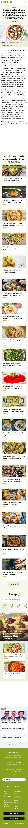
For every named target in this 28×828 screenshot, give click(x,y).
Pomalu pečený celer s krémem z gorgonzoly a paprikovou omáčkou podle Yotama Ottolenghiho (13, 294)
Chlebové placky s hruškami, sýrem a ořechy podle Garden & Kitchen (14, 457)
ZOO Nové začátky (10, 762)
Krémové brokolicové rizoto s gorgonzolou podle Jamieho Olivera (13, 410)
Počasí (12, 760)
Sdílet (13, 22)
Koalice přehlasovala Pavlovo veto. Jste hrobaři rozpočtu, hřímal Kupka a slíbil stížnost (14, 736)
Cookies (5, 800)
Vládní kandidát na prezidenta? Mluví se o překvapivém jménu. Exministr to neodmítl (12, 721)
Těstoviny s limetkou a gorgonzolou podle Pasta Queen (13, 341)
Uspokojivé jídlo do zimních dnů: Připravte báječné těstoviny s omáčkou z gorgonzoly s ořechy (13, 180)
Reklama (5, 791)
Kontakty (16, 793)
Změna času (21, 757)
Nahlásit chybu (7, 806)
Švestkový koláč (14, 774)
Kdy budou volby (18, 760)
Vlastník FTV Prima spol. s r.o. (8, 803)
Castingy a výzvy (17, 791)
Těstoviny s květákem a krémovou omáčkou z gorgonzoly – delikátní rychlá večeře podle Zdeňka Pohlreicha (13, 225)
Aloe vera (19, 767)
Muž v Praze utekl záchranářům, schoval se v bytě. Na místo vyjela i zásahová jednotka (13, 729)
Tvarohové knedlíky (9, 771)
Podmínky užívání (7, 796)
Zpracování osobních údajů (17, 797)
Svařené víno (21, 764)
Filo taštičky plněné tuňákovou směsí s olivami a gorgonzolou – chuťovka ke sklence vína (12, 201)
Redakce (16, 802)
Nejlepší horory (7, 757)
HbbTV (5, 793)
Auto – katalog (18, 762)
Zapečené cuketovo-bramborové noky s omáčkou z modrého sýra (13, 434)
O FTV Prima (6, 786)
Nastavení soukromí (16, 807)
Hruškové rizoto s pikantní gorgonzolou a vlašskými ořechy (12, 317)
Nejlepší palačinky (18, 771)
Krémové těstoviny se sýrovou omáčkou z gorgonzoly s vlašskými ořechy (12, 574)
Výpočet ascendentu (19, 769)
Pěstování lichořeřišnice (9, 769)
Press (15, 789)
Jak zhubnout (9, 755)
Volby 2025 (15, 764)
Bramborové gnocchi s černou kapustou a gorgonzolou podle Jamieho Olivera (12, 364)
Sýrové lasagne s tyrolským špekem (14, 549)
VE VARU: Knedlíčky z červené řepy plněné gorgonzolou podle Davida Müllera (12, 387)
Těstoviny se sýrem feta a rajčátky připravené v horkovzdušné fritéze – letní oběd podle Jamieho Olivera (13, 656)
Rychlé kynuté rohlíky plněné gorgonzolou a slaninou (12, 503)
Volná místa (6, 789)
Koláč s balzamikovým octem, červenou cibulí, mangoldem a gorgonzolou (12, 481)
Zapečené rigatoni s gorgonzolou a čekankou (13, 527)
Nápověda (16, 800)
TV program (14, 757)
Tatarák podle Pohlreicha (11, 767)
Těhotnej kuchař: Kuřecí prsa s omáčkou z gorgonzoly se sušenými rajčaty (12, 271)
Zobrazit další (14, 584)
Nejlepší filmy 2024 (17, 755)
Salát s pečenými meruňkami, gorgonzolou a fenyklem (12, 248)
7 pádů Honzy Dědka (8, 764)
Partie (8, 760)
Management (17, 786)
